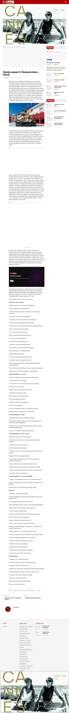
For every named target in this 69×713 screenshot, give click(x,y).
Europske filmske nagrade (25, 645)
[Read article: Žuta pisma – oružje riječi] (49, 81)
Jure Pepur (6, 77)
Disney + (28, 640)
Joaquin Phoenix (23, 656)
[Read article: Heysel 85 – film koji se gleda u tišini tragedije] (49, 87)
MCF (29, 668)
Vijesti (18, 77)
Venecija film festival (31, 590)
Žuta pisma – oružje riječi (59, 79)
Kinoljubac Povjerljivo (24, 661)
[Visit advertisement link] (34, 26)
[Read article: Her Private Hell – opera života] (56, 56)
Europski (22, 647)
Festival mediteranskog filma (26, 649)
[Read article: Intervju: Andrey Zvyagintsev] (49, 112)
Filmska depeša (23, 652)
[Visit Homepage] (8, 2)
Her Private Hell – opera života (53, 62)
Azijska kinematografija (25, 633)
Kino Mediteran (23, 663)
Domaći (21, 642)
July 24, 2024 (13, 77)
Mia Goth (22, 670)
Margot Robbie (23, 668)
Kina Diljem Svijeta (24, 659)
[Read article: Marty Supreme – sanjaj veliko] (49, 94)
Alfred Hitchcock (23, 626)
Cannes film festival (24, 638)
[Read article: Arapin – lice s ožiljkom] (49, 75)
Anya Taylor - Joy (23, 631)
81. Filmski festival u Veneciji (18, 590)
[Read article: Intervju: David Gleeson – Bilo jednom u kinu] (49, 118)
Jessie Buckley (23, 654)
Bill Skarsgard (23, 635)
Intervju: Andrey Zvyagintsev (60, 110)
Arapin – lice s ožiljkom (59, 73)
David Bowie (22, 640)
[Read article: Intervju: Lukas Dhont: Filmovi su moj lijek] (49, 125)
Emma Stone (27, 642)
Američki (50, 59)
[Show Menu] (65, 2)
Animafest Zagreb (23, 628)
